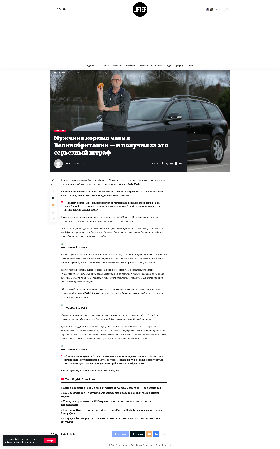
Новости (60, 131)
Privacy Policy (12, 442)
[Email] (171, 163)
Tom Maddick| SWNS (76, 247)
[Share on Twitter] (167, 163)
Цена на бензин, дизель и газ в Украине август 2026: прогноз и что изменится (112, 388)
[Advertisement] (140, 40)
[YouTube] (64, 9)
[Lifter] (140, 9)
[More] (180, 163)
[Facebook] (57, 9)
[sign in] (52, 9)
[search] (211, 9)
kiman (67, 163)
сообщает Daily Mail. (128, 184)
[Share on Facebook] (162, 163)
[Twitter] (60, 9)
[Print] (176, 163)
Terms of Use (30, 442)
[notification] (207, 9)
